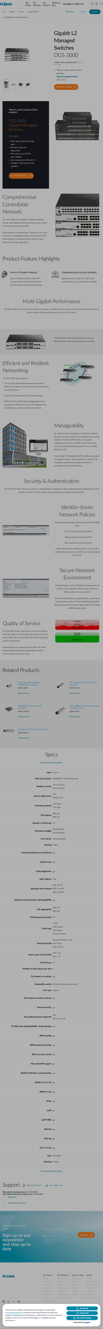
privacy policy (15, 1313)
